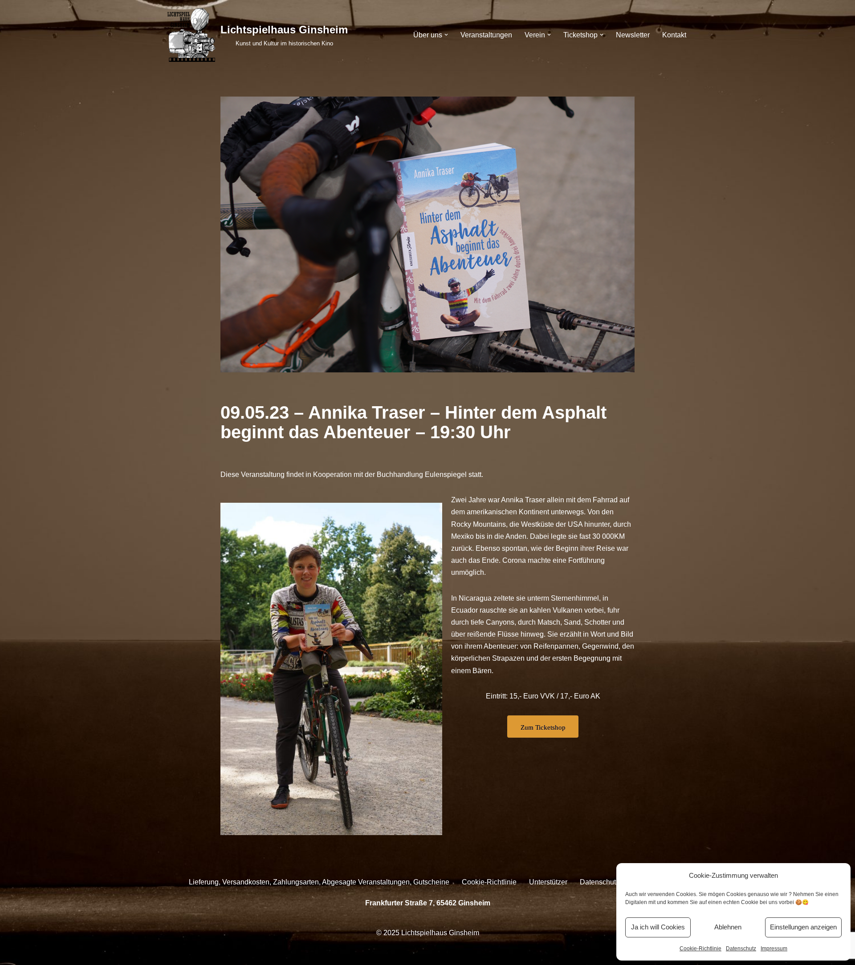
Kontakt (674, 35)
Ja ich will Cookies (658, 927)
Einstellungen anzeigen (803, 927)
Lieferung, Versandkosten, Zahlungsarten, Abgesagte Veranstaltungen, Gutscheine (319, 882)
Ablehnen (727, 927)
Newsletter (633, 35)
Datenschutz (741, 948)
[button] (446, 34)
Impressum (774, 948)
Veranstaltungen (486, 35)
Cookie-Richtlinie (700, 948)
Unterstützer (548, 882)
